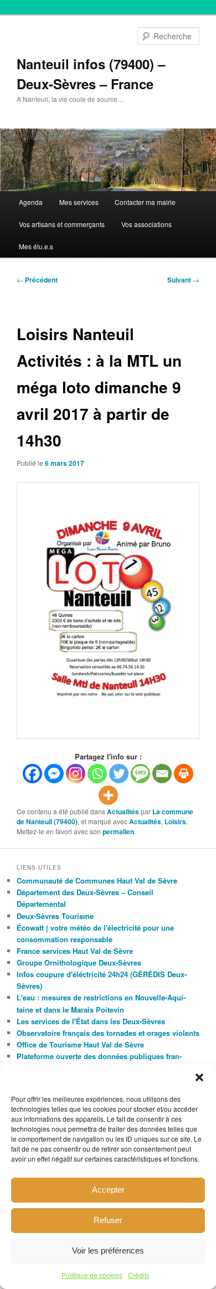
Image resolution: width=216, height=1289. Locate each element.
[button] (199, 1077)
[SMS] (140, 773)
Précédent (37, 280)
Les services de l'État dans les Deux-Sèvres (91, 1021)
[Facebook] (32, 773)
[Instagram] (75, 773)
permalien (118, 831)
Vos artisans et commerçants (62, 224)
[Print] (183, 773)
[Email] (162, 773)
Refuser (108, 1220)
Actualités (123, 811)
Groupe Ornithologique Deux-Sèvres (79, 962)
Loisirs (175, 821)
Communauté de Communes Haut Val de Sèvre (97, 880)
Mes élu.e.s (36, 246)
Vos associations (146, 224)
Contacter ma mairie (145, 202)
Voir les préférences (108, 1250)
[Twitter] (118, 773)
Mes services (79, 202)
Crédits (139, 1275)
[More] (108, 795)
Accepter (108, 1189)
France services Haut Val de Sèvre (75, 951)
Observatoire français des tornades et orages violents (108, 1033)
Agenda (31, 202)
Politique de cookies (91, 1275)
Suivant (183, 280)
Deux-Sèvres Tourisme (55, 916)
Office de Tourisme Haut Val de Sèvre (80, 1044)
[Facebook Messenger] (54, 773)
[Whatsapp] (97, 773)
